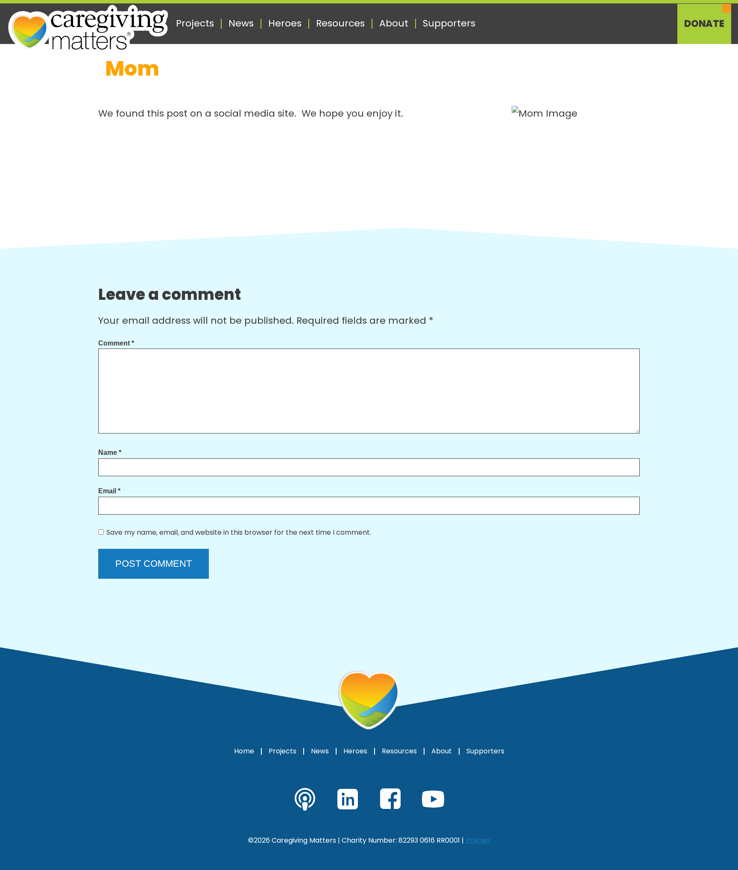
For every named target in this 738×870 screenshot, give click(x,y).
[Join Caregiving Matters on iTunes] (305, 799)
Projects (195, 23)
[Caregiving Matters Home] (88, 29)
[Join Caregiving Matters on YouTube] (433, 799)
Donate (704, 24)
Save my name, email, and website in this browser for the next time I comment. (238, 532)
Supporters (449, 23)
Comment (116, 343)
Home (244, 751)
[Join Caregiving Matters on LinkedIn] (347, 799)
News (241, 23)
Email (109, 491)
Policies (478, 840)
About (393, 23)
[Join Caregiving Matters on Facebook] (390, 799)
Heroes (285, 23)
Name (109, 452)
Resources (340, 23)
